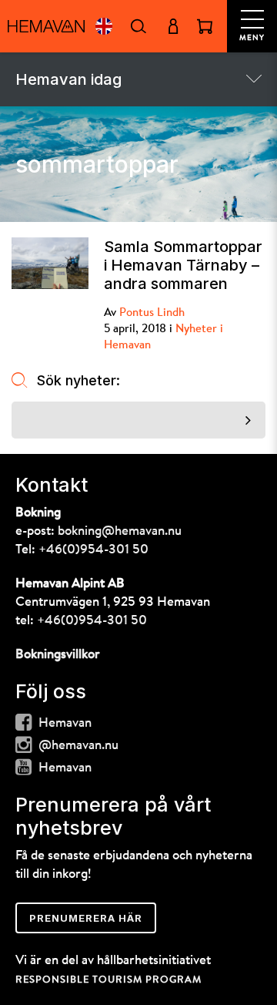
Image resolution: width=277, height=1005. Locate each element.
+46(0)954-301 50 (93, 549)
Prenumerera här (85, 918)
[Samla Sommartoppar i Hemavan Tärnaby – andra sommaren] (50, 263)
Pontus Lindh (152, 313)
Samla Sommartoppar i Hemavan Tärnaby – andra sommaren (183, 265)
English (103, 26)
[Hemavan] (46, 26)
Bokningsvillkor (57, 654)
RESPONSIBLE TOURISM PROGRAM (108, 980)
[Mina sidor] (172, 26)
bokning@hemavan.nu (120, 531)
